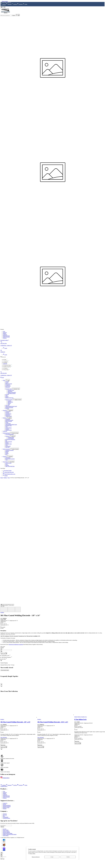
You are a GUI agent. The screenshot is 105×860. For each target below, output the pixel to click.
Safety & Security (6, 336)
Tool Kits (7, 408)
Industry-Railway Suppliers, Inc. (80, 716)
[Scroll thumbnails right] (3, 606)
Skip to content (5, 1)
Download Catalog (4, 340)
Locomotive (7, 384)
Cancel (13, 15)
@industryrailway (3, 5)
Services (4, 804)
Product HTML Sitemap (7, 833)
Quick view (3, 745)
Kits (6, 440)
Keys (6, 454)
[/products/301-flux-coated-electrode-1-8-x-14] (18, 706)
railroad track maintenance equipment (16, 644)
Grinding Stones (8, 416)
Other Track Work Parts (9, 466)
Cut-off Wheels (8, 413)
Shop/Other (7, 414)
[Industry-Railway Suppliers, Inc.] (5, 13)
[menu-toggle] (1, 7)
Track (6, 395)
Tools (4, 331)
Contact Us (9, 2)
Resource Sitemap (6, 832)
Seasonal (7, 394)
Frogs (6, 464)
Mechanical (7, 387)
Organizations (5, 817)
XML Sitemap (5, 835)
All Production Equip (9, 434)
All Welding (7, 419)
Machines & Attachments (10, 439)
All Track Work (8, 463)
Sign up (2, 826)
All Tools (7, 381)
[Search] (18, 15)
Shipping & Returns (7, 806)
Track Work (6, 369)
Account (4, 828)
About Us (5, 813)
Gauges (6, 382)
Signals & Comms (9, 399)
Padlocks (7, 451)
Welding (4, 333)
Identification (10, 401)
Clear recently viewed (5, 670)
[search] (4, 7)
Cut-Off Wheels (8, 427)
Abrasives (5, 332)
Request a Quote (6, 807)
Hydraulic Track (11, 390)
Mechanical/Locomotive (10, 458)
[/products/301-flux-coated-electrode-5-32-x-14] (55, 706)
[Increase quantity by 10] (1, 651)
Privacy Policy (32, 853)
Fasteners (5, 338)
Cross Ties (7, 405)
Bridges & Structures (12, 392)
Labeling (9, 400)
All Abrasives (8, 411)
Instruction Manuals (7, 805)
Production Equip (6, 335)
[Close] (1, 853)
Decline (68, 856)
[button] (52, 630)
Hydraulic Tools (8, 388)
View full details (3, 737)
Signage (6, 396)
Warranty (4, 808)
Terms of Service (6, 831)
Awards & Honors (6, 818)
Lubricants (5, 334)
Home (1, 477)
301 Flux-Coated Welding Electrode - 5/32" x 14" (52, 722)
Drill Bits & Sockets (11, 393)
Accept (51, 856)
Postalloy (2, 612)
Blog (6, 2)
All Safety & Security (9, 450)
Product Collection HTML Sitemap (9, 834)
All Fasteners (7, 457)
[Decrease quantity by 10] (1, 648)
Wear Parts (7, 447)
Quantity (2, 647)
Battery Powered (8, 383)
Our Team (2, 2)
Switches (7, 465)
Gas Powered (8, 385)
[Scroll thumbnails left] (1, 606)
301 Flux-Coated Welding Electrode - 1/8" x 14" (15, 722)
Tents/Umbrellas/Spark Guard (11, 406)
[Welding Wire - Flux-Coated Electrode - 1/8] (4, 609)
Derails (6, 452)
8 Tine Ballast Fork (80, 719)
